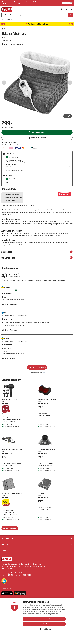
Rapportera (13, 304)
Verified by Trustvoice (36, 373)
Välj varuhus (8, 19)
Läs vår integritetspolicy (50, 614)
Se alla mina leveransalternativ (14, 170)
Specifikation (6, 251)
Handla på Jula (7, 538)
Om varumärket (8, 257)
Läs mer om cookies (35, 614)
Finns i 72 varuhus (47, 426)
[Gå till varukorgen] (66, 9)
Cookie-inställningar (44, 629)
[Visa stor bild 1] (37, 82)
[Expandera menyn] (71, 9)
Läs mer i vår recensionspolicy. (56, 280)
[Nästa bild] (70, 82)
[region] (37, 616)
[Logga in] (56, 9)
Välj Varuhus (9, 183)
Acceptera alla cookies (44, 619)
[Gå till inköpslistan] (61, 9)
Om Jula (4, 544)
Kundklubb (5, 550)
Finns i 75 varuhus (11, 470)
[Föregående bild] (4, 82)
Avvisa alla (44, 624)
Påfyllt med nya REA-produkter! (38, 24)
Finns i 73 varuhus (11, 426)
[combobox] (37, 15)
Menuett (4, 37)
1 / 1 (66, 116)
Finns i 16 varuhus (11, 519)
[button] (4, 581)
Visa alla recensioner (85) (37, 367)
